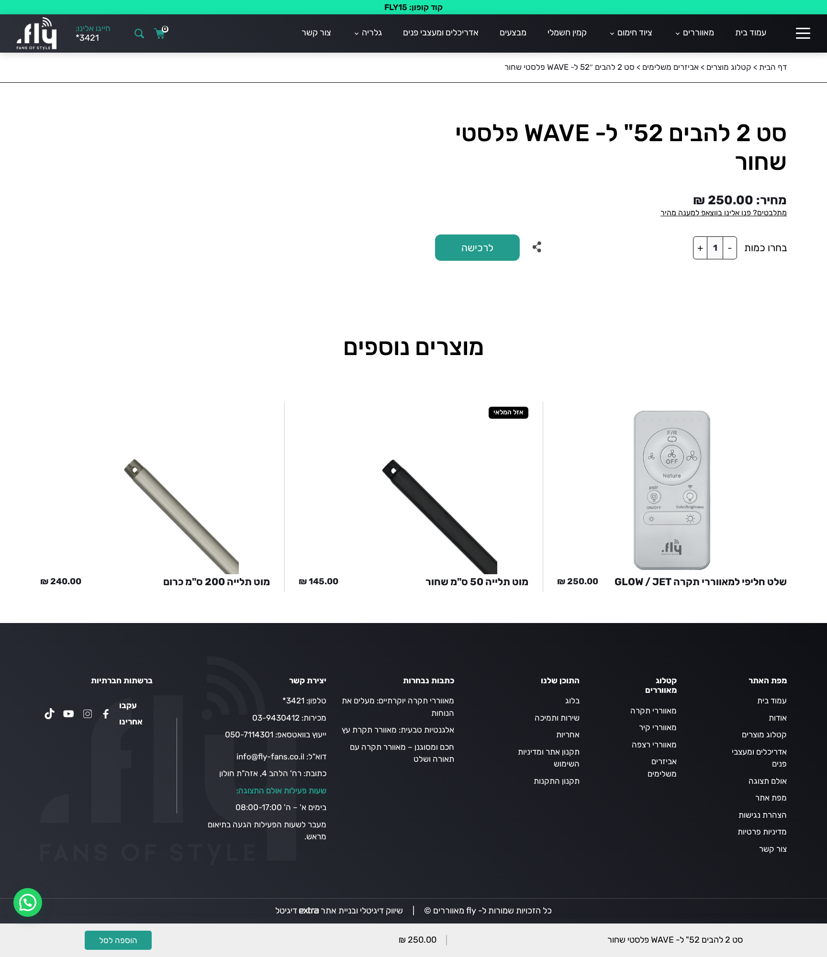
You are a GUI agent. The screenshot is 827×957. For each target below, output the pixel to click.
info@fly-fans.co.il (270, 756)
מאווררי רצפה (654, 744)
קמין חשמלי (567, 32)
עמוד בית (750, 32)
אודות (778, 718)
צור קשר (316, 32)
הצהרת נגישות (762, 815)
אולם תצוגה (768, 781)
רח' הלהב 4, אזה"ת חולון (260, 773)
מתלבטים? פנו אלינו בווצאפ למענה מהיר (723, 212)
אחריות (568, 734)
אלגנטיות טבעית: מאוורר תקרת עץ (398, 729)
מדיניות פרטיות (762, 831)
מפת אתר (771, 797)
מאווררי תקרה (653, 710)
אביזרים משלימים (670, 67)
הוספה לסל (118, 940)
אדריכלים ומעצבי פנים (441, 32)
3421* (293, 700)
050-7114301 (249, 734)
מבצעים (513, 32)
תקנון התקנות (557, 781)
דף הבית (773, 67)
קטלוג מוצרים (728, 67)
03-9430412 (276, 718)
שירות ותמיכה (557, 718)
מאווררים (698, 32)
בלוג (572, 700)
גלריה (372, 32)
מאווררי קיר (658, 727)
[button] (27, 902)
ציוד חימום (634, 32)
